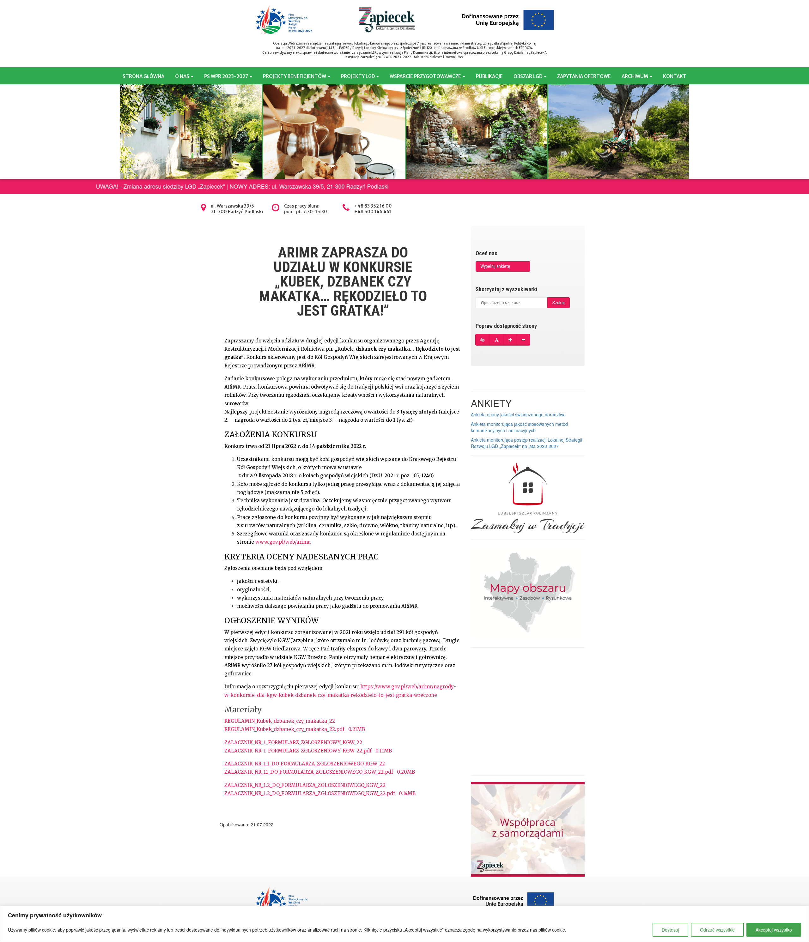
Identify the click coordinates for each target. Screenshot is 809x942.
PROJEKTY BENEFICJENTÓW (295, 76)
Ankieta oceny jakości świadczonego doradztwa (518, 414)
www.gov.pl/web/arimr (282, 542)
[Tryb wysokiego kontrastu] (483, 339)
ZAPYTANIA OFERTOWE (584, 76)
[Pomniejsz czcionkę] (523, 339)
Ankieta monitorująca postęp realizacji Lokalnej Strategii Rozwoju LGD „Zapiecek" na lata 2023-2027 (526, 443)
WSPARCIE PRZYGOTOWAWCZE (426, 76)
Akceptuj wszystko (774, 930)
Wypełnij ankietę (495, 266)
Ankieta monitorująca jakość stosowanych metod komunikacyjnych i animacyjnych (519, 427)
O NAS (182, 76)
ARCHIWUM (635, 76)
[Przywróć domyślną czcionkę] (496, 339)
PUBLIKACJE (489, 76)
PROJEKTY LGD (358, 76)
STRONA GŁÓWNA (143, 76)
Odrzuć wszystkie (717, 930)
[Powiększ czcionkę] (510, 339)
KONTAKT (674, 76)
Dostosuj (670, 930)
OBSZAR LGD (528, 76)
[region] (404, 924)
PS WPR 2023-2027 (226, 76)
